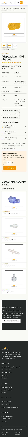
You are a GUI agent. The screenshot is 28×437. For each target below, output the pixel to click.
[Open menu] (24, 2)
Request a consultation (11, 321)
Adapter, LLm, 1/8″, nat (9, 240)
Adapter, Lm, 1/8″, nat (9, 266)
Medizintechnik (19, 105)
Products (4, 8)
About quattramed (7, 387)
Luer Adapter (21, 102)
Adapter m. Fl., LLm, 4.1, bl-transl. (12, 214)
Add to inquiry (10, 168)
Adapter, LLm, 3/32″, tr (9, 292)
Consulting (5, 375)
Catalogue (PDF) (6, 404)
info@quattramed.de (7, 416)
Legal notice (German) (5, 433)
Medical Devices (6, 370)
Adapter (17, 103)
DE (18, 2)
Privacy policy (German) (18, 433)
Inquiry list (4, 421)
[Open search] (11, 2)
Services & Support (7, 390)
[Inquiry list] (14, 2)
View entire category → (9, 189)
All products (5, 378)
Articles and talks (6, 401)
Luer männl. (4, 10)
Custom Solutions (7, 372)
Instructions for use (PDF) (10, 110)
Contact (4, 392)
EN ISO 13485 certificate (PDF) (10, 407)
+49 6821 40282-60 (7, 419)
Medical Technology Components (16, 8)
